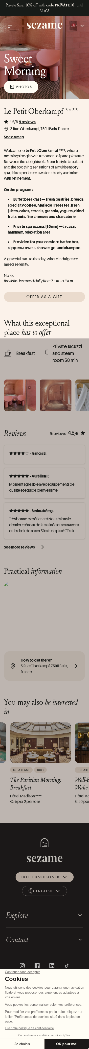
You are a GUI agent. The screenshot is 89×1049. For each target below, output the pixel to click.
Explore (17, 915)
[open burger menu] (10, 25)
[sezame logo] (45, 26)
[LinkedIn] (51, 965)
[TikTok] (66, 965)
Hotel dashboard (41, 877)
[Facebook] (37, 965)
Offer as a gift (44, 296)
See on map (14, 137)
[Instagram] (22, 965)
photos (24, 86)
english (48, 892)
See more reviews (19, 547)
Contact (17, 939)
